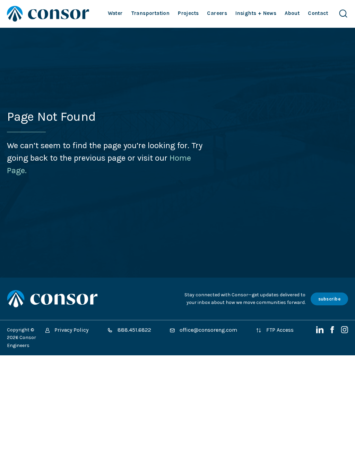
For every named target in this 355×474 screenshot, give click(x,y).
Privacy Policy (70, 330)
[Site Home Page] (48, 13)
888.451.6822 (133, 330)
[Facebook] (333, 331)
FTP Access (279, 330)
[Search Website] (343, 13)
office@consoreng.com (207, 330)
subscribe (329, 299)
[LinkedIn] (320, 331)
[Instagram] (344, 331)
